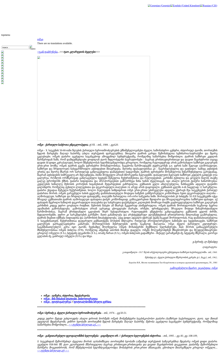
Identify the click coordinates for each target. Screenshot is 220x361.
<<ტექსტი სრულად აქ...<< (85, 324)
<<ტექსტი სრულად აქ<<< (53, 350)
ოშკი (40, 39)
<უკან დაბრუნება (47, 51)
